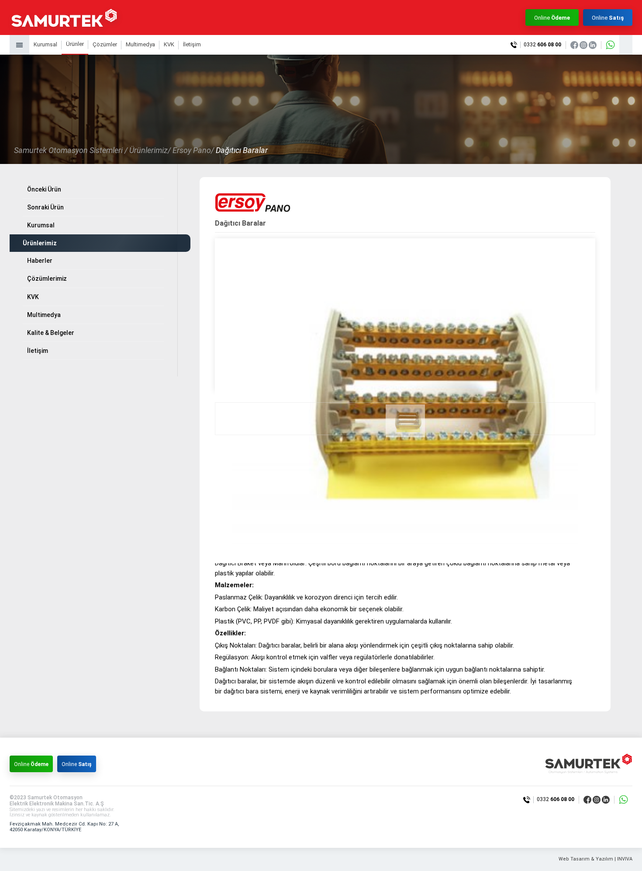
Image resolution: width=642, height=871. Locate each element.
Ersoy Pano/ (193, 150)
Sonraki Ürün (45, 207)
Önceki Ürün (44, 189)
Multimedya (140, 44)
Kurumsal (45, 44)
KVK (169, 44)
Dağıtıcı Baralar (242, 150)
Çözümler (105, 44)
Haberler (39, 260)
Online (552, 17)
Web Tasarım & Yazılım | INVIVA (595, 859)
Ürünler (75, 44)
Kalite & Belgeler (50, 332)
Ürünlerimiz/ (150, 150)
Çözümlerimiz (47, 278)
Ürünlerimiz (40, 243)
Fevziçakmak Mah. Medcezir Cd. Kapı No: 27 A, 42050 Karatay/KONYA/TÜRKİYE (64, 827)
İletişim (192, 44)
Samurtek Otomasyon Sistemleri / (71, 150)
